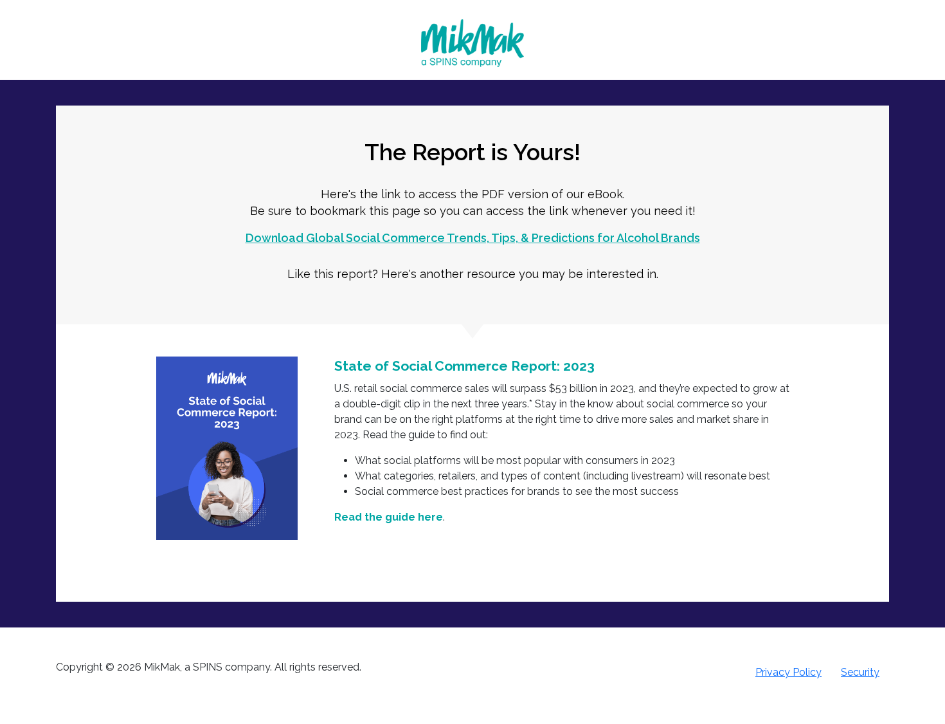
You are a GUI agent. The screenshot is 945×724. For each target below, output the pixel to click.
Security (860, 672)
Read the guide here (388, 517)
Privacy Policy (788, 672)
